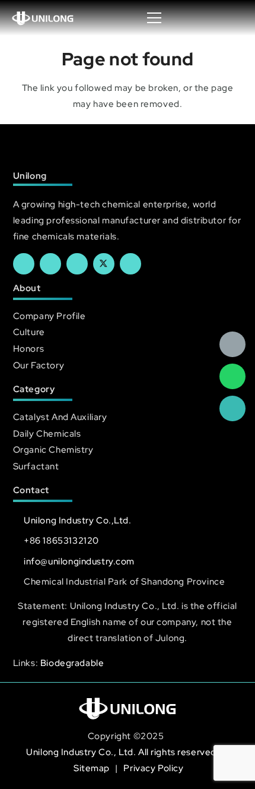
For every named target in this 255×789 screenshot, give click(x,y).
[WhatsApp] (232, 377)
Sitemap (93, 768)
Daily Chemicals (47, 433)
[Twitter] (103, 263)
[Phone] (232, 409)
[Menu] (154, 18)
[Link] (43, 18)
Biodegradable (72, 662)
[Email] (232, 345)
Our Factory (38, 365)
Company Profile (49, 315)
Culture (29, 331)
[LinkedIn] (50, 263)
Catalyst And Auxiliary (60, 416)
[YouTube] (77, 263)
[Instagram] (130, 263)
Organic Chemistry (53, 449)
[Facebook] (23, 263)
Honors (28, 348)
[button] (234, 18)
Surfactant (36, 466)
